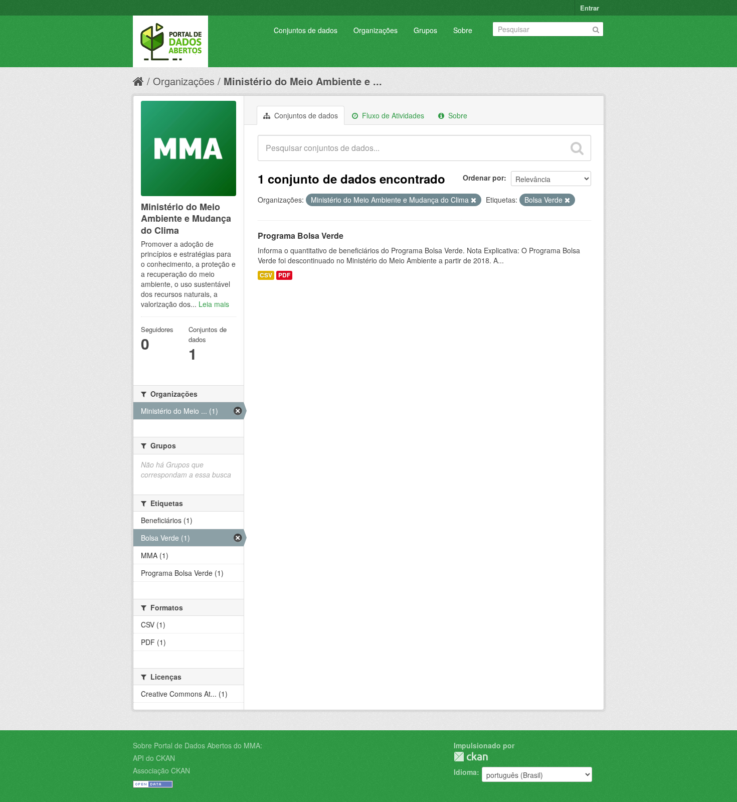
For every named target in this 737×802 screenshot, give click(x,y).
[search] (577, 147)
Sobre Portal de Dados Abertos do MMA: (197, 745)
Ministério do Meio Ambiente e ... (303, 81)
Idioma (465, 772)
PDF (284, 275)
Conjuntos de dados (305, 30)
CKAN (471, 756)
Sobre (462, 30)
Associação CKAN (161, 770)
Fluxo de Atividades (392, 115)
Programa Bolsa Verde (300, 235)
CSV (266, 275)
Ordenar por (483, 178)
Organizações (375, 30)
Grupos (425, 30)
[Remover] (473, 200)
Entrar (589, 8)
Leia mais (214, 304)
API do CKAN (154, 758)
